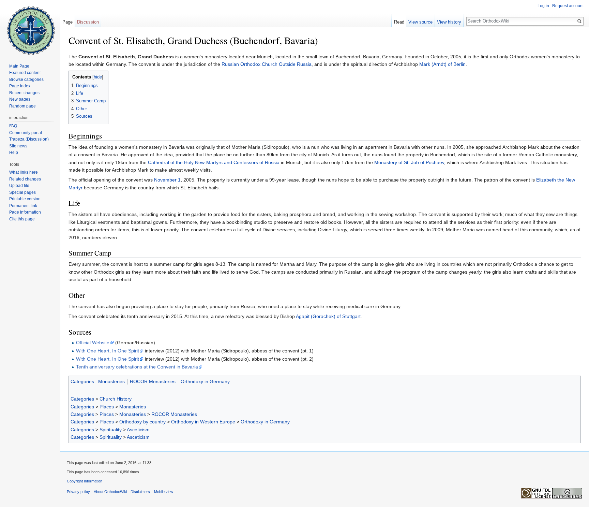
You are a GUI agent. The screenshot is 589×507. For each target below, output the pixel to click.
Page (67, 22)
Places (107, 406)
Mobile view (163, 492)
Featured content (25, 72)
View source (420, 22)
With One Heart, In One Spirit (107, 350)
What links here (23, 172)
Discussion (88, 22)
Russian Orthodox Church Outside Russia (267, 64)
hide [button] (98, 77)
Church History (116, 399)
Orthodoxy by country (142, 421)
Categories (82, 381)
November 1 (167, 180)
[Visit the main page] (30, 27)
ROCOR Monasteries (153, 381)
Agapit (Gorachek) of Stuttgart (328, 316)
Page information (25, 212)
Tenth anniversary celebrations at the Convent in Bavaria (137, 367)
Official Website (92, 342)
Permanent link (23, 205)
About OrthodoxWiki (110, 492)
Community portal (25, 132)
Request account (568, 5)
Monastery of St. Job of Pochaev (409, 162)
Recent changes (24, 92)
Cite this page (22, 219)
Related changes (25, 179)
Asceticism (138, 429)
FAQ (13, 126)
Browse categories (26, 79)
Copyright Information (84, 481)
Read (399, 22)
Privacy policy (78, 492)
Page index (19, 86)
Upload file (19, 185)
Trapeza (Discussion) (29, 139)
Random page (22, 106)
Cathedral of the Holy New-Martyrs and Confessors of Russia (214, 162)
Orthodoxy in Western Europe (203, 421)
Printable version (25, 199)
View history (449, 22)
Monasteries (111, 381)
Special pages (22, 192)
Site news (18, 146)
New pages (19, 99)
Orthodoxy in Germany (205, 381)
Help (13, 152)
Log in (543, 5)
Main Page (19, 66)
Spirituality (111, 429)
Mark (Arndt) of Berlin (442, 64)
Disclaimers (140, 492)
